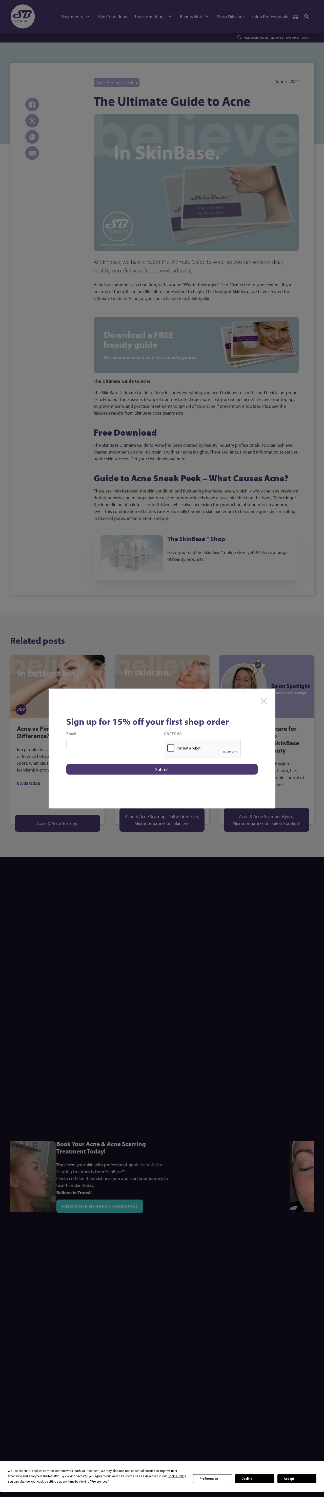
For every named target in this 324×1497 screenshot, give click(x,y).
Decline (246, 1479)
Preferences (208, 1479)
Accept (289, 1479)
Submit (162, 769)
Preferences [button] (99, 1481)
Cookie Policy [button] (177, 1476)
